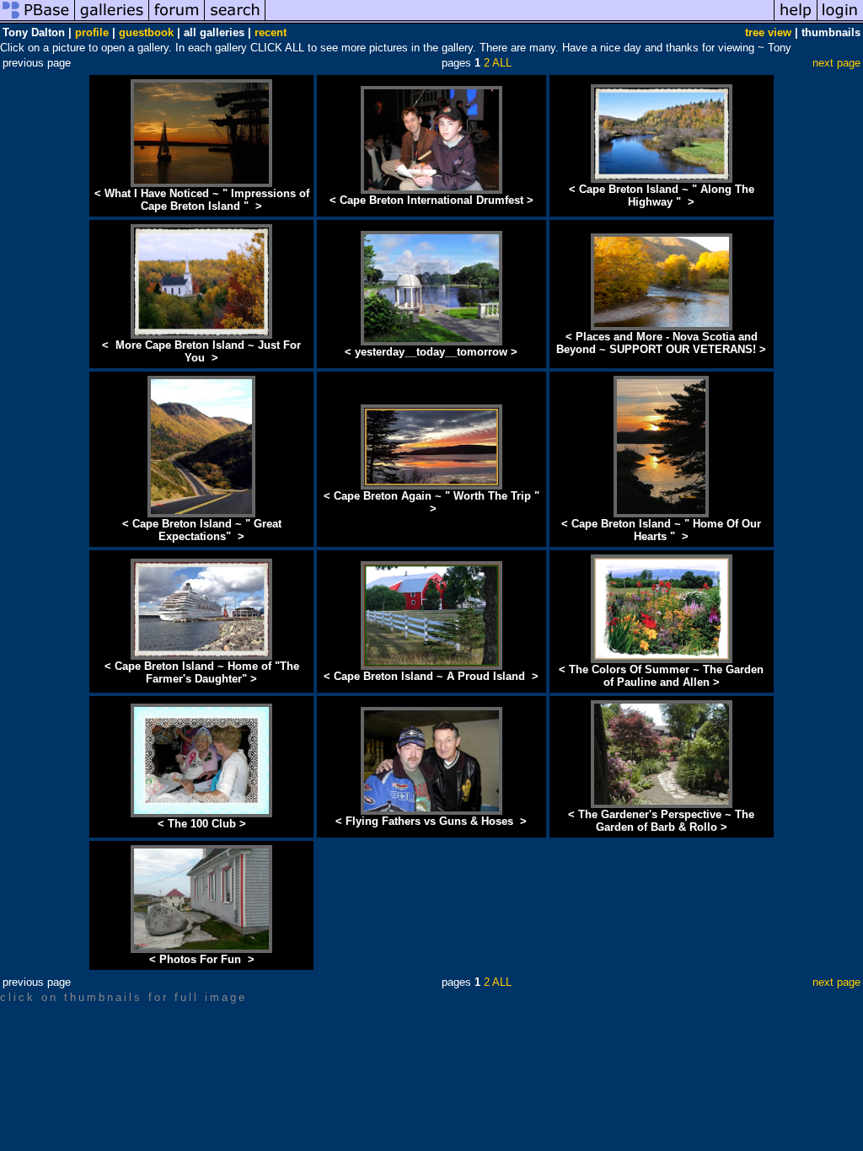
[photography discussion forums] (177, 19)
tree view (768, 32)
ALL (502, 62)
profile (92, 32)
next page (836, 62)
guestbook (146, 32)
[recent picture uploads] (112, 19)
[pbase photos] (37, 19)
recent (271, 32)
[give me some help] (795, 19)
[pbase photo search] (235, 19)
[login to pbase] (840, 19)
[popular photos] (519, 19)
